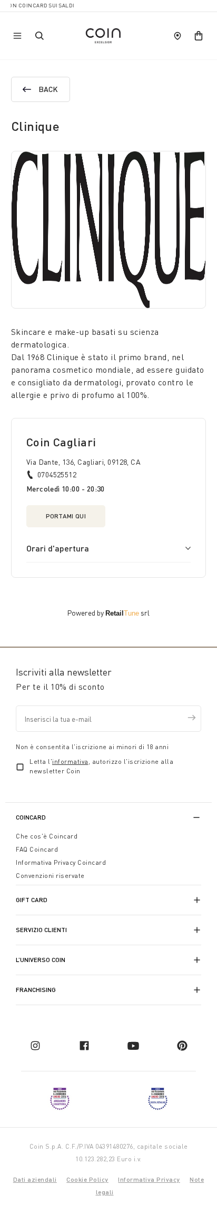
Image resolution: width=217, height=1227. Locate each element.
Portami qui (66, 516)
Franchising (36, 990)
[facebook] (84, 1045)
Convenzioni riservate (50, 876)
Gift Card (31, 900)
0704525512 (57, 474)
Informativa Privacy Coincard (61, 862)
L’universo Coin (40, 960)
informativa (70, 761)
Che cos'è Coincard (46, 836)
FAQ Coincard (37, 849)
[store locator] (177, 36)
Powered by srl (108, 612)
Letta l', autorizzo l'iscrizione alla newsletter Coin (101, 766)
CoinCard (31, 817)
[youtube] (133, 1045)
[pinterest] (182, 1045)
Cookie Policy (87, 1179)
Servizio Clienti (41, 930)
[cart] (198, 36)
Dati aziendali (35, 1179)
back (48, 89)
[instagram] (35, 1045)
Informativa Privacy (149, 1179)
